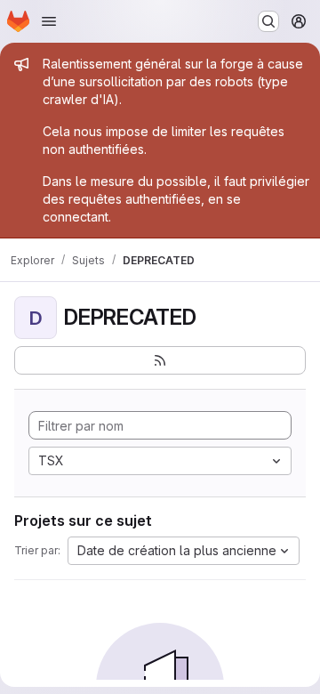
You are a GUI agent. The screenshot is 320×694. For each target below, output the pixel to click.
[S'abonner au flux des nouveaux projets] (160, 360)
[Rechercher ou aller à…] (268, 21)
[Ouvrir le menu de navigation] (49, 21)
